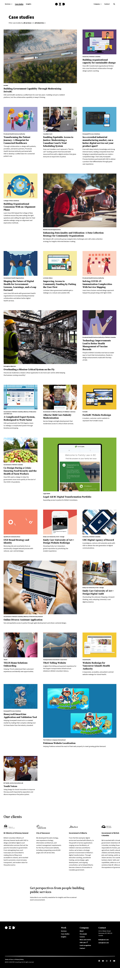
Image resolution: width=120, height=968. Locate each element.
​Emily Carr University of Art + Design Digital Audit (98, 592)
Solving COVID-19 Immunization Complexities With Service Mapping (97, 284)
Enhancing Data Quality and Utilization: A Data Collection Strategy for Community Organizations (73, 234)
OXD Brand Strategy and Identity (16, 541)
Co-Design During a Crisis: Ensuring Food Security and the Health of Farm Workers (20, 470)
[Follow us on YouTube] (114, 960)
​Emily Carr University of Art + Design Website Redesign (58, 541)
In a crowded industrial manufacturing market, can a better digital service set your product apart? (98, 141)
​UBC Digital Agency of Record (98, 539)
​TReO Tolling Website (54, 662)
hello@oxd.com (103, 940)
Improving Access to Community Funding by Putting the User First (59, 284)
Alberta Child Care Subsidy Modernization (57, 416)
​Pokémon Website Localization (59, 743)
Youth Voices (10, 786)
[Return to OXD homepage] (32, 927)
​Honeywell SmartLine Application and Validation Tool (20, 716)
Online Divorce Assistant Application (23, 619)
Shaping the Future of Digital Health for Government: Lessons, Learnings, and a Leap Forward (20, 286)
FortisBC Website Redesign (97, 414)
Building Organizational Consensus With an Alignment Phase (19, 206)
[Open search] (114, 4)
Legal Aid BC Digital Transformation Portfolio (67, 496)
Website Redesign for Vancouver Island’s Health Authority (96, 665)
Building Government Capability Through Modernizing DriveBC (32, 90)
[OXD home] (60, 4)
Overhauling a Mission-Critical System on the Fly (29, 369)
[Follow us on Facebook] (110, 960)
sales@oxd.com (103, 943)
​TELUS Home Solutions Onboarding (16, 664)
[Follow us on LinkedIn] (99, 960)
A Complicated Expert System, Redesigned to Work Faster (19, 418)
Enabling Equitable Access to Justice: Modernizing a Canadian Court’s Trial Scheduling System (58, 141)
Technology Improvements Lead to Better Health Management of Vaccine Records (97, 345)
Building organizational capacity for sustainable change (99, 61)
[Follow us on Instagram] (106, 960)
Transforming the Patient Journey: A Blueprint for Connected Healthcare (17, 140)
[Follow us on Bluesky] (102, 960)
